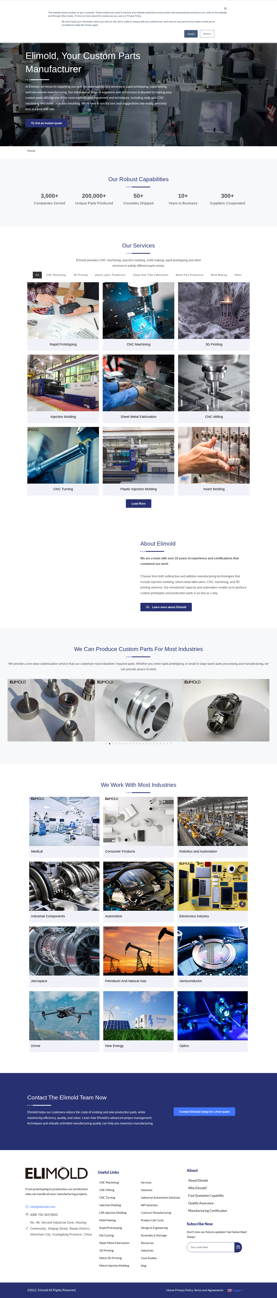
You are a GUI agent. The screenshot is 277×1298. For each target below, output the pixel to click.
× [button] (225, 7)
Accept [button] (190, 33)
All (37, 275)
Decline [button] (207, 33)
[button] (11, 710)
